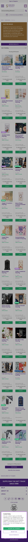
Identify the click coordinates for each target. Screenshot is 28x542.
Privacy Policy (6, 523)
